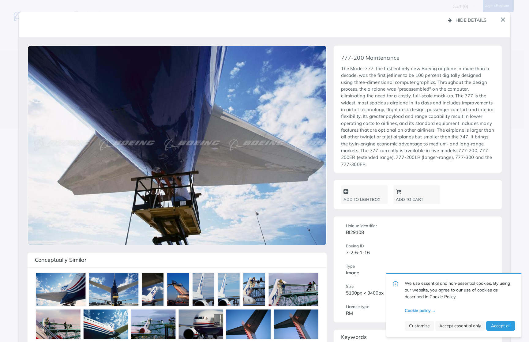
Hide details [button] (471, 20)
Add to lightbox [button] (362, 199)
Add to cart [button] (410, 199)
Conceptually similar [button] (61, 259)
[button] (503, 19)
